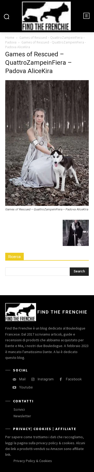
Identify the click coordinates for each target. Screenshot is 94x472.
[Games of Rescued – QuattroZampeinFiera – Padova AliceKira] (47, 204)
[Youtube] (14, 387)
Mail (22, 379)
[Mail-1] (14, 379)
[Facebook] (60, 379)
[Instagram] (33, 379)
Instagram (46, 379)
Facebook (74, 379)
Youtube (26, 387)
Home (9, 37)
